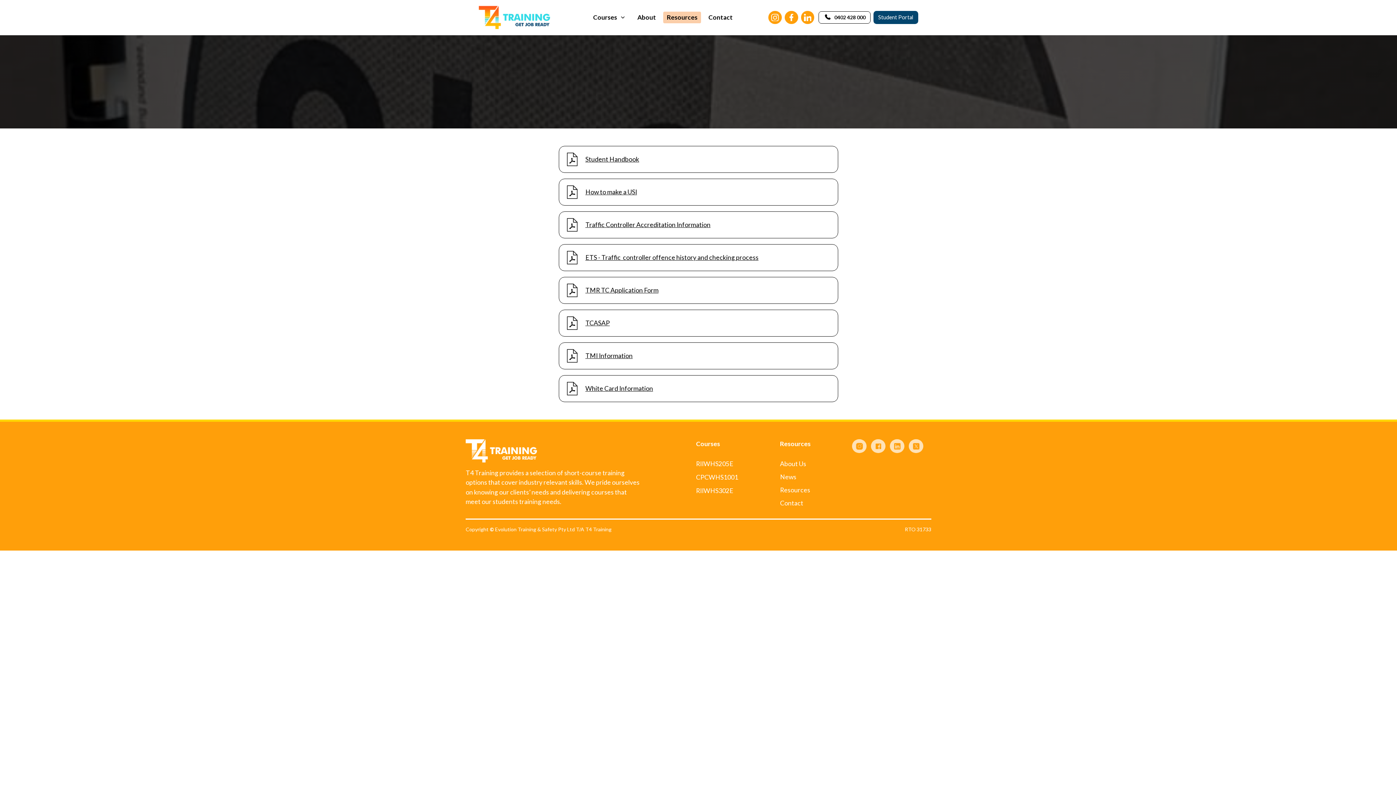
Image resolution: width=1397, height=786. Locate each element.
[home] (514, 17)
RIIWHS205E (714, 464)
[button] (609, 17)
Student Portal (895, 17)
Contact (720, 17)
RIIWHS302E (714, 491)
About (646, 17)
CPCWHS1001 (717, 477)
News (788, 477)
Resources (682, 17)
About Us (793, 464)
